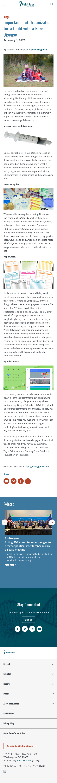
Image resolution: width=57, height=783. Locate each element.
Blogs (7, 17)
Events (6, 693)
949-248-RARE (24, 760)
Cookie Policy (9, 713)
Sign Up (28, 619)
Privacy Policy (9, 723)
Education (7, 674)
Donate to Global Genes (19, 746)
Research (7, 684)
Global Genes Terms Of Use (14, 733)
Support (7, 664)
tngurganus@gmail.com (37, 466)
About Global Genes (11, 703)
